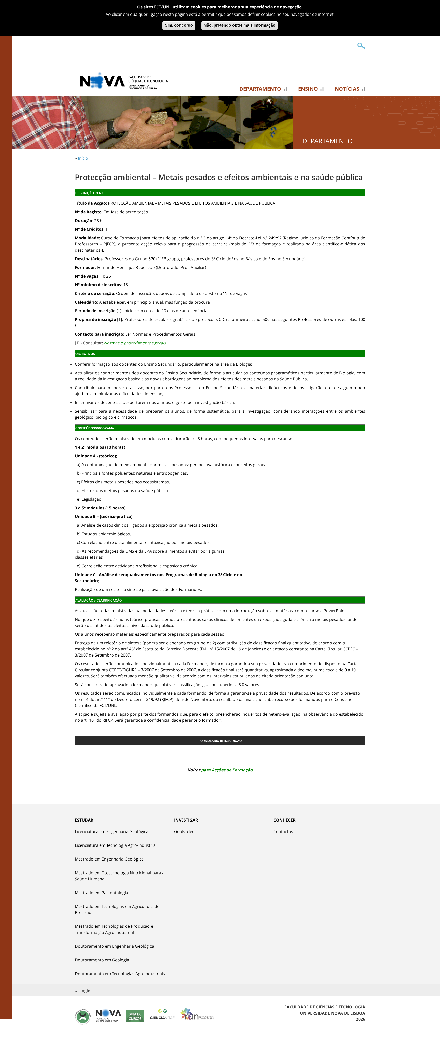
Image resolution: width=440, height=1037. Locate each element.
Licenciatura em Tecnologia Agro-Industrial (116, 845)
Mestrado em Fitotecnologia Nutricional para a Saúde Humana (119, 876)
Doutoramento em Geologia (102, 960)
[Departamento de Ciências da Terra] (126, 81)
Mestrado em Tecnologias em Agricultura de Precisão (117, 909)
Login (85, 990)
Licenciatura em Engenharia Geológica (111, 831)
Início (83, 158)
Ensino (308, 89)
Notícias (347, 89)
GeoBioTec (184, 831)
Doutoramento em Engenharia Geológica (114, 946)
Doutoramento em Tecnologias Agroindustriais (120, 973)
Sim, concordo (179, 25)
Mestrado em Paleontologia (101, 892)
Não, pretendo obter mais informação (240, 25)
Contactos (283, 831)
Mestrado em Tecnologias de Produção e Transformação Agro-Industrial (114, 929)
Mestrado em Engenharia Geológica (109, 859)
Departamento (260, 89)
